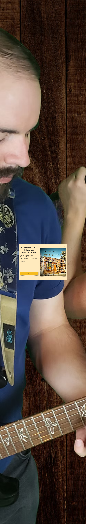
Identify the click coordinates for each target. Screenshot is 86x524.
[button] (65, 246)
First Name (23, 261)
